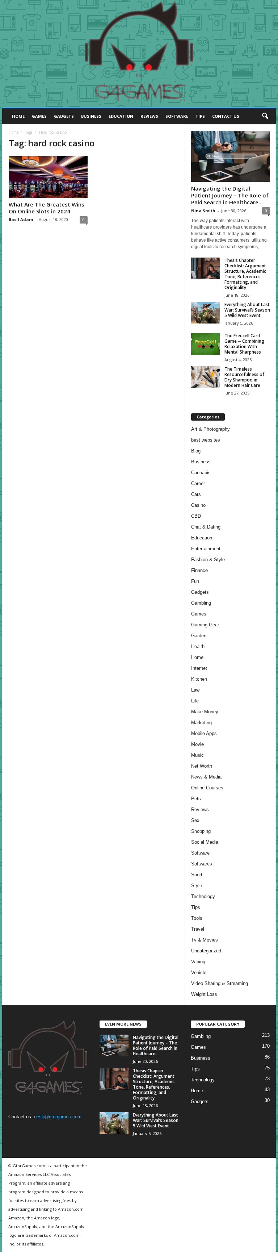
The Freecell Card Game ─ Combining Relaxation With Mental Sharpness (244, 344)
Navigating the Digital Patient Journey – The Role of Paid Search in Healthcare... (230, 195)
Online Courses (207, 787)
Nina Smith (203, 210)
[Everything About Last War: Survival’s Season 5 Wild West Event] (205, 313)
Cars (196, 494)
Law (195, 690)
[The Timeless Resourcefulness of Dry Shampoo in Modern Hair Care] (205, 377)
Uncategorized (206, 950)
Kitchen (199, 679)
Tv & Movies (204, 940)
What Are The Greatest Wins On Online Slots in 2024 (46, 208)
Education (121, 116)
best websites (205, 440)
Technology (203, 896)
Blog (196, 451)
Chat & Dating (205, 527)
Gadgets (64, 116)
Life (195, 701)
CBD (196, 516)
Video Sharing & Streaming (219, 983)
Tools (196, 918)
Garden (198, 635)
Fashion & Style (208, 559)
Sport (196, 874)
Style (196, 885)
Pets (196, 798)
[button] (265, 116)
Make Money (204, 711)
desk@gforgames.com (57, 1116)
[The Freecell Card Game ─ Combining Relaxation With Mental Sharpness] (205, 344)
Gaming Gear (205, 624)
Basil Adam (21, 219)
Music (197, 755)
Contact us (225, 116)
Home (18, 116)
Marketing (201, 722)
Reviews (149, 116)
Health (198, 646)
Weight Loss (204, 994)
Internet (199, 668)
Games (39, 116)
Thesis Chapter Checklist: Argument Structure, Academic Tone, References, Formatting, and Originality (245, 274)
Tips (200, 116)
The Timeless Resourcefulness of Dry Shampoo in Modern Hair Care (244, 377)
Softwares (201, 864)
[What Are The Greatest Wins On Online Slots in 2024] (48, 177)
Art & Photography (210, 429)
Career (198, 483)
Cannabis (201, 472)
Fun (195, 581)
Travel (197, 929)
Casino (198, 505)
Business (91, 116)
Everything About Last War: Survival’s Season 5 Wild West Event (247, 309)
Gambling (201, 603)
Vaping (198, 961)
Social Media (204, 842)
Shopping (201, 831)
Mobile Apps (204, 733)
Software (176, 116)
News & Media (206, 777)
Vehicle (198, 972)
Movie (197, 744)
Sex (195, 820)
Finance (199, 570)
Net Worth (201, 766)
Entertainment (205, 548)
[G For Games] (139, 53)
